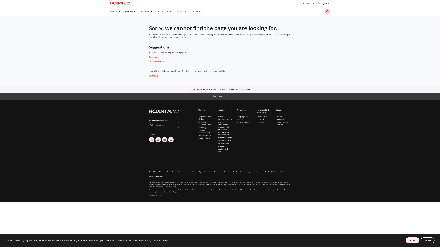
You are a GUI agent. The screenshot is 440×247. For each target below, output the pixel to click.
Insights (240, 119)
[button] (115, 11)
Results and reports (224, 119)
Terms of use (171, 172)
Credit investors (223, 143)
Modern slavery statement (248, 172)
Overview (220, 116)
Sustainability (262, 116)
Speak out (283, 172)
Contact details (196, 89)
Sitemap (161, 172)
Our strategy (202, 122)
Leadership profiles (205, 125)
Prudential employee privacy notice (201, 172)
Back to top (218, 96)
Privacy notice (182, 172)
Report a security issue (156, 177)
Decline (428, 240)
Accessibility (153, 172)
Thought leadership (244, 122)
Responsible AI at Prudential (268, 172)
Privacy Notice (151, 240)
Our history (202, 127)
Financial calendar (224, 140)
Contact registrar (204, 138)
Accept (412, 240)
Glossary (220, 146)
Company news (242, 116)
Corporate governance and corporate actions (204, 132)
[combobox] (324, 3)
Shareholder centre (224, 138)
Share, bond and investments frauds (225, 172)
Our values (280, 119)
